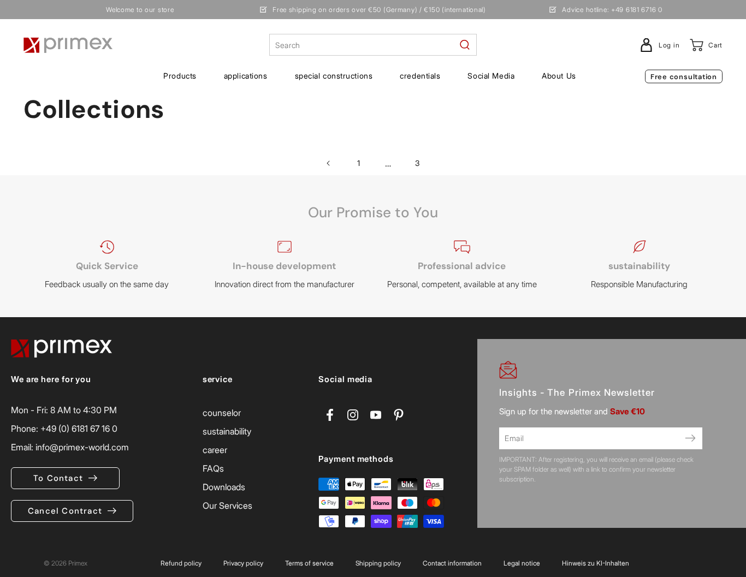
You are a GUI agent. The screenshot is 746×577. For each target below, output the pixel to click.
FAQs (213, 468)
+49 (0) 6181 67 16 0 (78, 428)
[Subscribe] (690, 438)
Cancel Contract (65, 510)
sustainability (227, 431)
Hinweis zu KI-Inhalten (595, 563)
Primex (77, 563)
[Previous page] (329, 163)
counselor (222, 412)
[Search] (465, 45)
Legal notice (522, 563)
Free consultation (683, 76)
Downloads (224, 486)
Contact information (452, 563)
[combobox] (373, 45)
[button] (180, 75)
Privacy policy (243, 563)
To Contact (58, 478)
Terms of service (309, 563)
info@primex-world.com (82, 447)
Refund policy (181, 563)
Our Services (227, 505)
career (215, 449)
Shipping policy (378, 563)
